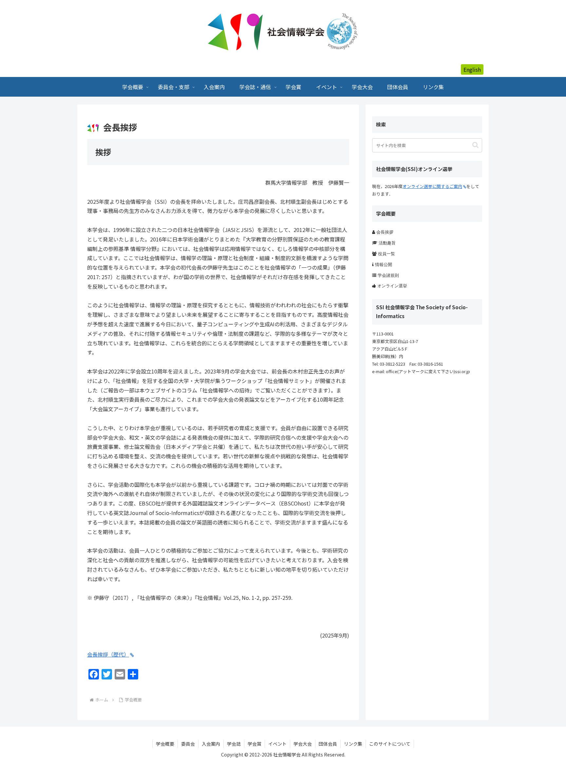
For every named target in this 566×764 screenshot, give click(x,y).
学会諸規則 (388, 275)
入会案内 (211, 743)
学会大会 (302, 743)
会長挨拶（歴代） (108, 654)
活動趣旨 (387, 243)
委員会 (188, 743)
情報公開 (383, 264)
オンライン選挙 (392, 286)
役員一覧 (386, 254)
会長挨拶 (384, 232)
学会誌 (234, 743)
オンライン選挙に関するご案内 (432, 186)
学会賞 (254, 743)
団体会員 (328, 743)
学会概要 (165, 743)
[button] (475, 145)
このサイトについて (389, 743)
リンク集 (353, 743)
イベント (277, 743)
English (472, 69)
